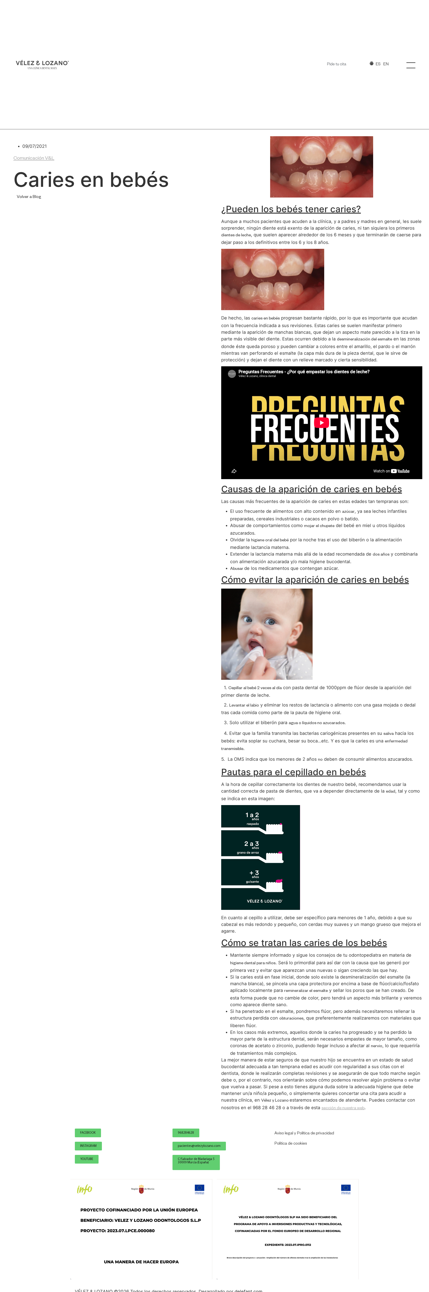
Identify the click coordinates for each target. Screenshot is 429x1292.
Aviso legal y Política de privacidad (304, 1133)
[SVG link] (42, 65)
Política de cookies (290, 1144)
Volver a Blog (29, 197)
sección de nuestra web (343, 1108)
